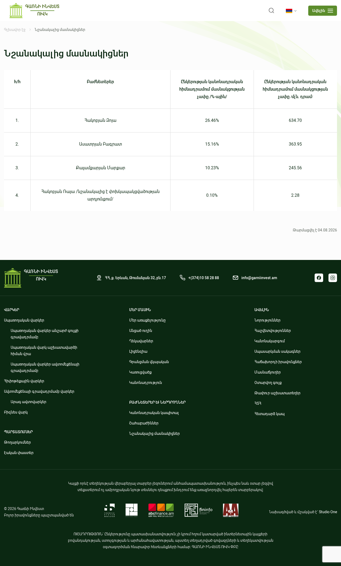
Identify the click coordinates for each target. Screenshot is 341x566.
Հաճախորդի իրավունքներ (278, 362)
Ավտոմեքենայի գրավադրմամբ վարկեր (39, 391)
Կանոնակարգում (269, 341)
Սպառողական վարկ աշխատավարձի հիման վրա (44, 350)
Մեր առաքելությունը (147, 320)
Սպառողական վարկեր (24, 320)
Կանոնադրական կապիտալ (154, 413)
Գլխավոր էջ (15, 29)
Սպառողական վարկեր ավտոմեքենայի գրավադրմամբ (45, 367)
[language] (292, 11)
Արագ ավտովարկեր (28, 402)
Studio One (328, 512)
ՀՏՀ (257, 403)
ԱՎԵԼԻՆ (261, 310)
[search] (271, 11)
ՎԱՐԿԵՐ (11, 310)
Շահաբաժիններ (144, 423)
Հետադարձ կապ (269, 414)
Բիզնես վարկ (16, 412)
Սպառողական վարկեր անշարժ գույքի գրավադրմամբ (45, 333)
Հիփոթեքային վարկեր (24, 381)
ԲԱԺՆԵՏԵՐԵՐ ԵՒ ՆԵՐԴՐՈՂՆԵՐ (157, 402)
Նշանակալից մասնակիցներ (154, 433)
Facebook (319, 278)
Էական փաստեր (19, 453)
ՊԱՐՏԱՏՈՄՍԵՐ (18, 432)
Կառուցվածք (140, 372)
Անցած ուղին (140, 330)
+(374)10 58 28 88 (203, 278)
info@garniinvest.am (259, 278)
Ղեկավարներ (141, 341)
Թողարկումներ (17, 442)
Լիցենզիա (138, 351)
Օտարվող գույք (268, 382)
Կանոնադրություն (145, 382)
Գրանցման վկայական (149, 362)
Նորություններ (267, 320)
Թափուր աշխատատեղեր (277, 393)
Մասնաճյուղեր (267, 372)
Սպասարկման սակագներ (277, 351)
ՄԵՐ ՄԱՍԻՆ (140, 310)
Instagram (332, 278)
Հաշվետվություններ (272, 330)
